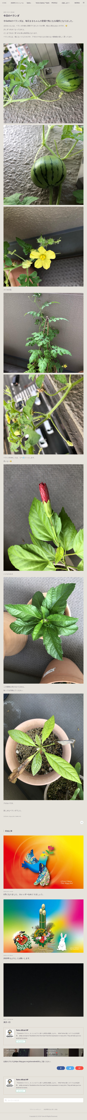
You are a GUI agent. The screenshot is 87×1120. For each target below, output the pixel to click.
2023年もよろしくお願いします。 (17, 958)
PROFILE (54, 3)
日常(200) (6, 816)
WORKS (77, 3)
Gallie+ (29, 3)
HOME (4, 3)
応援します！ (66, 3)
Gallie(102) (18, 816)
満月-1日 (7, 1022)
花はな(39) (12, 816)
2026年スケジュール (17, 3)
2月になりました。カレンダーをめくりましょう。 (24, 894)
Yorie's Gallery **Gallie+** (42, 3)
